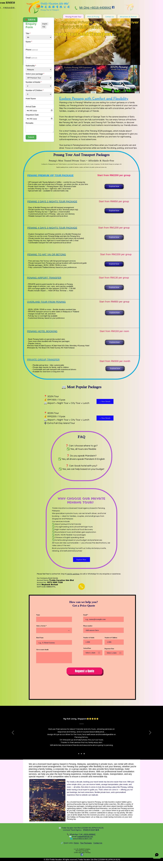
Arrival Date (87, 648)
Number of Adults (88, 637)
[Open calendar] (99, 653)
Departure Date (109, 648)
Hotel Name (39, 637)
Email (85, 615)
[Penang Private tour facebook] (113, 7)
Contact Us (97, 843)
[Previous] (13, 733)
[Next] (150, 733)
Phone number (87, 626)
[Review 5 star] (78, 753)
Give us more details (42, 649)
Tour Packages (86, 843)
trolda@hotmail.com (85, 836)
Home (76, 843)
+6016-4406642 (89, 834)
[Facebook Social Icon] (82, 854)
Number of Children (111, 637)
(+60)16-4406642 (72, 574)
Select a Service (40, 626)
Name (38, 615)
